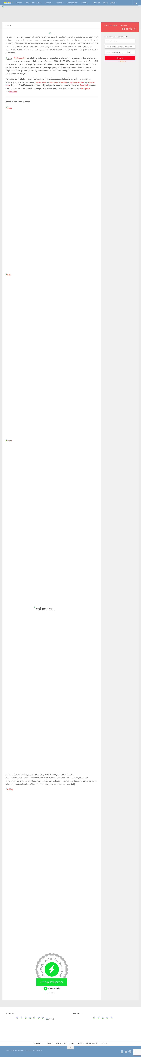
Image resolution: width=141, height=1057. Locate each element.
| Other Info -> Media (100, 3)
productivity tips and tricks (58, 82)
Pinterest (13, 91)
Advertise (7, 3)
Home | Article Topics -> (33, 3)
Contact (19, 3)
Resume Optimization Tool (87, 1043)
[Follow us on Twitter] (127, 28)
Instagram (85, 88)
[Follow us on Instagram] (134, 28)
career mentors (41, 82)
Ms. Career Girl (20, 58)
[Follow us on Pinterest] (130, 28)
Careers (48, 3)
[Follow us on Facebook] (123, 28)
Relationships (72, 3)
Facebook (84, 85)
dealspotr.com (51, 993)
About (113, 3)
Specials (84, 3)
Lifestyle (59, 3)
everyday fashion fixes (76, 82)
